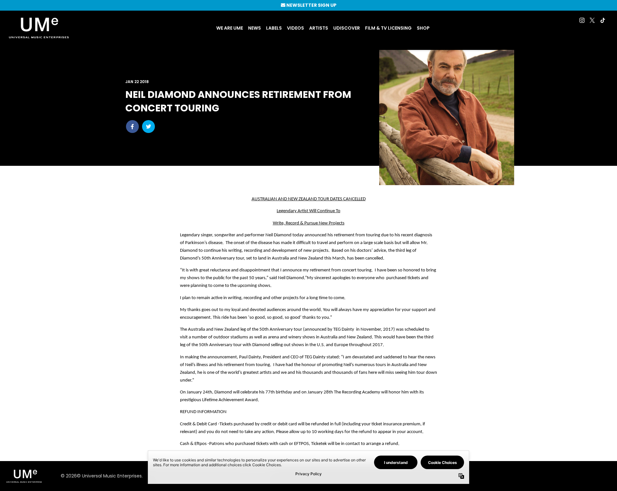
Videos (295, 28)
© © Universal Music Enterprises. (102, 476)
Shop (423, 28)
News (254, 28)
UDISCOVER (346, 28)
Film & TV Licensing (388, 28)
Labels (274, 28)
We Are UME (229, 28)
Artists (318, 28)
